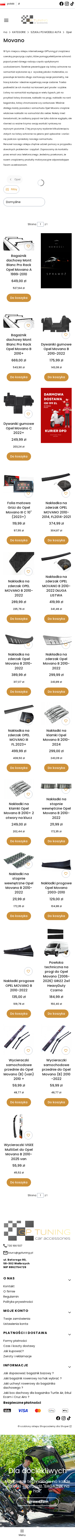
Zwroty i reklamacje (17, 1356)
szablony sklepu (29, 1426)
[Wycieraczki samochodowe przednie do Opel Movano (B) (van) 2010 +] (18, 1040)
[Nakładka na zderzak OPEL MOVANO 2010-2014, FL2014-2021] (56, 483)
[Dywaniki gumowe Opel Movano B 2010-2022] (56, 325)
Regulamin (11, 1297)
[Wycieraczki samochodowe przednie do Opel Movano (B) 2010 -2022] (56, 1040)
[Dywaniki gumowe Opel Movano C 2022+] (18, 404)
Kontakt (9, 1286)
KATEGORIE (19, 32)
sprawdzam (37, 1501)
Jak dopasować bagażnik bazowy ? (28, 1373)
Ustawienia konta (15, 1324)
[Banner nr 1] (56, 267)
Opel (69, 32)
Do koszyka (19, 298)
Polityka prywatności (18, 1302)
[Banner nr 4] (56, 424)
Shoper (65, 1426)
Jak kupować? (13, 1351)
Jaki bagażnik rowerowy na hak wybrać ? (32, 1378)
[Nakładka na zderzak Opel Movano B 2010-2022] (18, 640)
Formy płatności (15, 1341)
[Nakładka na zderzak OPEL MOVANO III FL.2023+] (18, 715)
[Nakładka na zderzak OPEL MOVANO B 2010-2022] (18, 564)
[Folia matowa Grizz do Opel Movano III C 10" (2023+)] (18, 483)
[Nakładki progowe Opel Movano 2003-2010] (56, 866)
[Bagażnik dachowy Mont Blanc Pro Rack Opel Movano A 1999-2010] (18, 242)
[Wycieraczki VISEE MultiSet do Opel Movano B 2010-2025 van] (18, 1127)
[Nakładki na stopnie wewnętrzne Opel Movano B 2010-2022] (56, 787)
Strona (32, 224)
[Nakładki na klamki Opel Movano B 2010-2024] (56, 714)
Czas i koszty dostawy (19, 1346)
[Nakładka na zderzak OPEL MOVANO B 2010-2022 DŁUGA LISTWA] (56, 562)
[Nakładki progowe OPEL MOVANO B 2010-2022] (18, 952)
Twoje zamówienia (16, 1319)
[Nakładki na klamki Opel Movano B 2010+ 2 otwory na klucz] (18, 789)
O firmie (9, 1291)
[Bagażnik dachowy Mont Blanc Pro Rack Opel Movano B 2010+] (18, 320)
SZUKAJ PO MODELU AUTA (46, 32)
